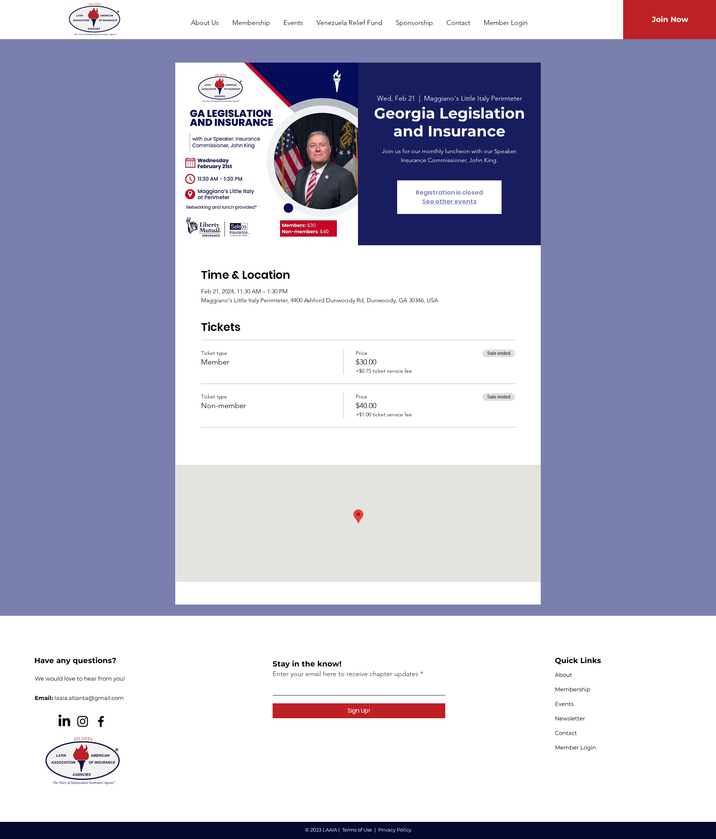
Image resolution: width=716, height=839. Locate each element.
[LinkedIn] (64, 721)
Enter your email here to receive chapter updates (345, 674)
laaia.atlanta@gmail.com (89, 697)
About (563, 674)
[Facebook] (101, 721)
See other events (449, 201)
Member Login (575, 747)
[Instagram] (82, 721)
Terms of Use (357, 830)
